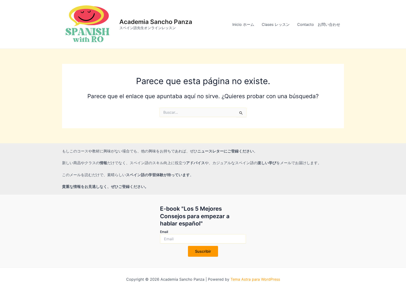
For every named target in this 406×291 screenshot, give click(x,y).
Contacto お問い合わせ (318, 24)
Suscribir (203, 251)
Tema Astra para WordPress (255, 279)
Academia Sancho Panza (155, 21)
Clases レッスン (276, 24)
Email (164, 232)
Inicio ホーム (243, 24)
